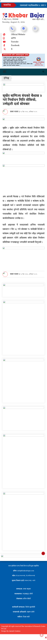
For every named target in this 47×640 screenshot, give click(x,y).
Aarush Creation (14, 631)
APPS (13, 38)
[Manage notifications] (41, 635)
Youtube (14, 42)
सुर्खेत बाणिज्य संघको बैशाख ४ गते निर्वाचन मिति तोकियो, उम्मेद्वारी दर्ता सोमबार (22, 100)
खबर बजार (14, 112)
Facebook (15, 46)
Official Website (18, 35)
